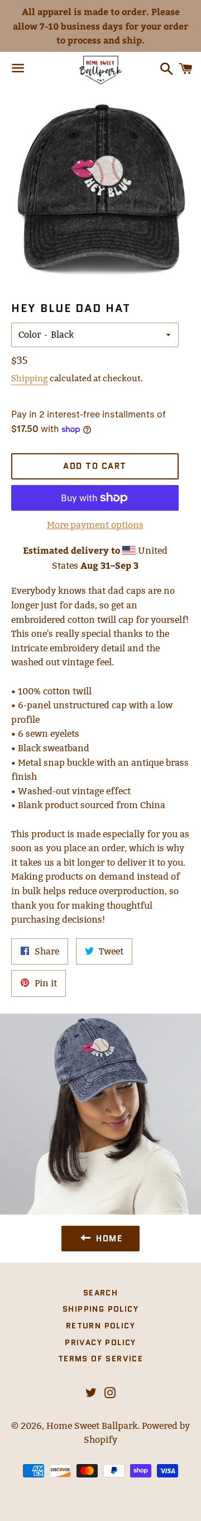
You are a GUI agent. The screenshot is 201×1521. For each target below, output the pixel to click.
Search (100, 1292)
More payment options (95, 525)
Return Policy (100, 1325)
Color (29, 334)
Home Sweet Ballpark (91, 1426)
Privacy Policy (100, 1342)
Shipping (29, 378)
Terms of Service (100, 1358)
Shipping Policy (100, 1308)
